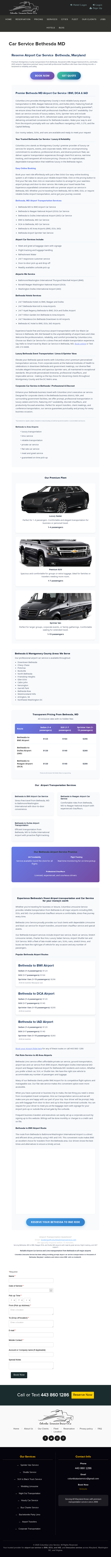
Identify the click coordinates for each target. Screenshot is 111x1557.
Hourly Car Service (27, 1500)
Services (52, 19)
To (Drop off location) (19, 1318)
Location (58, 1431)
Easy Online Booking (26, 168)
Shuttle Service (27, 1472)
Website (83, 1489)
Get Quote (69, 75)
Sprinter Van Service (28, 1465)
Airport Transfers (28, 1522)
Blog (61, 28)
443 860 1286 (83, 1468)
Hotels (51, 28)
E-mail (12, 1330)
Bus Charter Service (28, 1507)
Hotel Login (80, 5)
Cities (64, 19)
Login (98, 5)
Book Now (42, 75)
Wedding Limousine (27, 1486)
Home (8, 19)
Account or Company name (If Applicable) (27, 1350)
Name (12, 1276)
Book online (80, 343)
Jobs (103, 19)
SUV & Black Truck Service (28, 1479)
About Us (28, 1429)
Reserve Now (82, 1395)
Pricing (38, 19)
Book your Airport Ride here (29, 1048)
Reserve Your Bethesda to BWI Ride (55, 1222)
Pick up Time (15, 1296)
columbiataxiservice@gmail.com (83, 1478)
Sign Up (97, 8)
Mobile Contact (16, 1340)
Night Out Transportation (27, 1493)
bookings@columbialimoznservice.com (58, 1239)
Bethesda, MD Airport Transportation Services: (39, 200)
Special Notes (15, 1360)
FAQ (100, 1429)
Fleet (75, 19)
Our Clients (89, 19)
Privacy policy (86, 1429)
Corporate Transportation (27, 1529)
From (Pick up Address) (20, 1305)
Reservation (23, 19)
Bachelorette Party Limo (27, 1514)
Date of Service (16, 1286)
